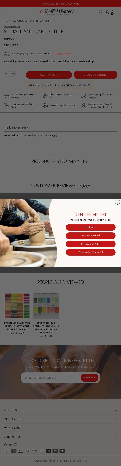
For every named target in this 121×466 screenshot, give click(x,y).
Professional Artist (90, 244)
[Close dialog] (117, 202)
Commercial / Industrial (91, 252)
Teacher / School (91, 235)
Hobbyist (90, 227)
